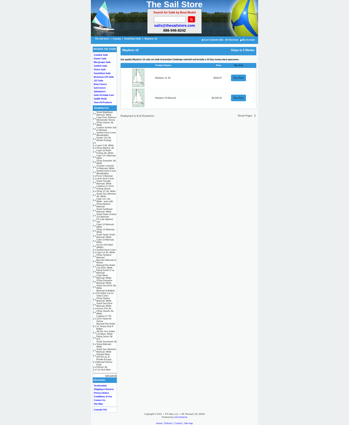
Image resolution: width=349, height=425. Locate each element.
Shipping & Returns (104, 389)
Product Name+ (163, 65)
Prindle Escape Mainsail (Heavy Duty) (104, 362)
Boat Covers (100, 84)
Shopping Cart (101, 108)
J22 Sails (98, 80)
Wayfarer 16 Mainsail (165, 98)
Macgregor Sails (102, 62)
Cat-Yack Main (103, 369)
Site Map (98, 404)
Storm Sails (100, 69)
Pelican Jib (101, 367)
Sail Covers (100, 88)
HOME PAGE (100, 99)
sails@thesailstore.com (174, 25)
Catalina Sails (101, 55)
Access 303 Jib (103, 308)
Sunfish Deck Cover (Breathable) (106, 134)
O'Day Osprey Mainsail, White (103, 299)
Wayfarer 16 (151, 38)
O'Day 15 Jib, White (106, 191)
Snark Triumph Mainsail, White (103, 182)
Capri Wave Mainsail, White (103, 276)
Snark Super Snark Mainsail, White (105, 235)
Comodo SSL (100, 409)
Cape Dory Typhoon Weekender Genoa (106, 118)
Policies (168, 423)
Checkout (233, 40)
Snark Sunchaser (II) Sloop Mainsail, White (106, 344)
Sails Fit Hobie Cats (104, 95)
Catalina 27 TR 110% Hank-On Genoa (103, 319)
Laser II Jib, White (105, 145)
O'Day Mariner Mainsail (103, 205)
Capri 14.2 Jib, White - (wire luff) (104, 200)
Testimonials (100, 385)
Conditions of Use (103, 396)
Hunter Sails (100, 58)
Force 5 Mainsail (104, 176)
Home (159, 423)
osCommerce (180, 417)
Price (218, 65)
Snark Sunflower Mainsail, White (104, 210)
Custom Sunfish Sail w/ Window (106, 128)
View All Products (103, 102)
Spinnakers (100, 91)
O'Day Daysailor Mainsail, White (104, 281)
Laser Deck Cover (105, 178)
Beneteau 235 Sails (104, 77)
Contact (178, 423)
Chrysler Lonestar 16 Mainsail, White (105, 167)
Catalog (117, 38)
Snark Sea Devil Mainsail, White (104, 304)
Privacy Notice (101, 393)
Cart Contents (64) (213, 40)
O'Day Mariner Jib (105, 148)
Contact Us (99, 400)
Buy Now (238, 77)
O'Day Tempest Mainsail (103, 256)
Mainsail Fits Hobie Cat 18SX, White (105, 266)
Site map (188, 423)
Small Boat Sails (132, 38)
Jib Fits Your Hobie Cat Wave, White (105, 332)
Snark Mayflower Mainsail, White (104, 113)
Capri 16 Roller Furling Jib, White (104, 151)
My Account (248, 40)
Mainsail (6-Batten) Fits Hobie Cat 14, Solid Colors (105, 293)
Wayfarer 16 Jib (163, 78)
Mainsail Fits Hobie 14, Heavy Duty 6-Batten (105, 326)
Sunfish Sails (100, 66)
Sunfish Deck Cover (106, 250)
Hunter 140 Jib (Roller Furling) (103, 139)
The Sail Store (102, 38)
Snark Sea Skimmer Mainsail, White (106, 350)
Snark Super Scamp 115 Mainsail (106, 215)
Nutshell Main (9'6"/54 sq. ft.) (103, 355)
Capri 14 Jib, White (105, 252)
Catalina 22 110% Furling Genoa (105, 187)
